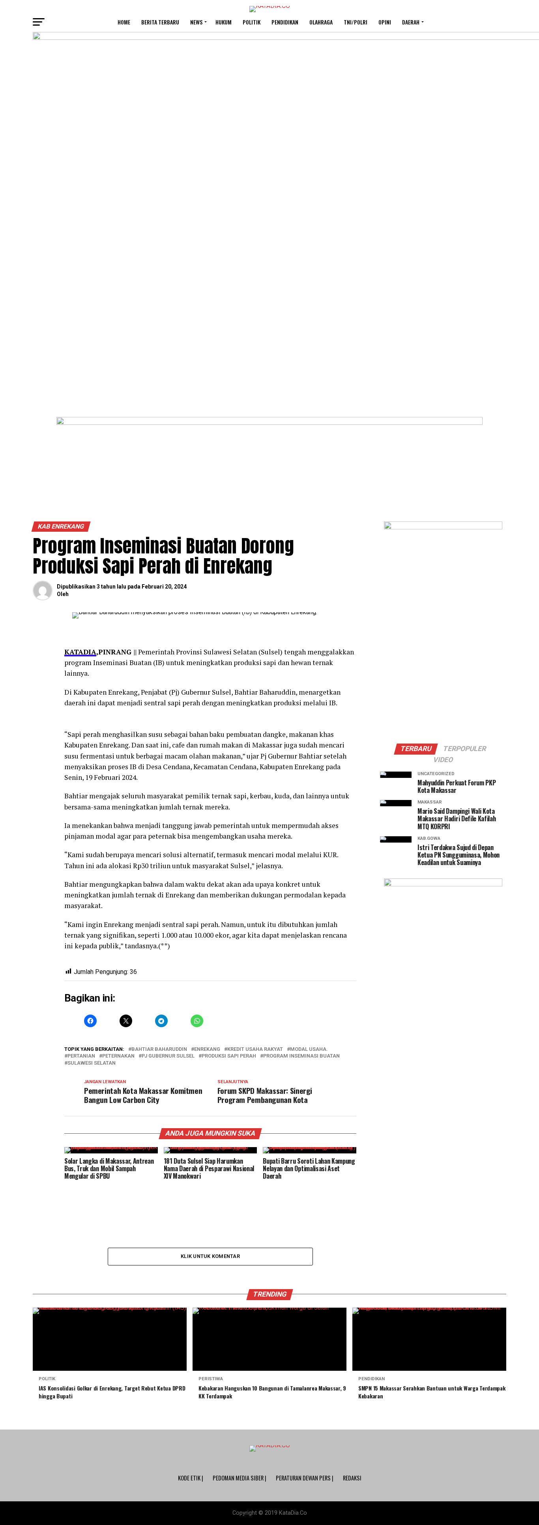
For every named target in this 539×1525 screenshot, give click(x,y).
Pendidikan (284, 22)
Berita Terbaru (160, 22)
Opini (384, 22)
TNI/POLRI (355, 22)
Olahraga (321, 22)
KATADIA (80, 651)
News (196, 22)
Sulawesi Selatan (91, 1063)
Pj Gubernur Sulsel (168, 1056)
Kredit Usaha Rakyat (255, 1049)
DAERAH (410, 22)
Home (124, 22)
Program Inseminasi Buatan (301, 1056)
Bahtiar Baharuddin (159, 1049)
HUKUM (223, 22)
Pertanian (81, 1056)
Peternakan (118, 1056)
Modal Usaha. (309, 1049)
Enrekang (207, 1049)
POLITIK (251, 22)
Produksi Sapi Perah (229, 1056)
